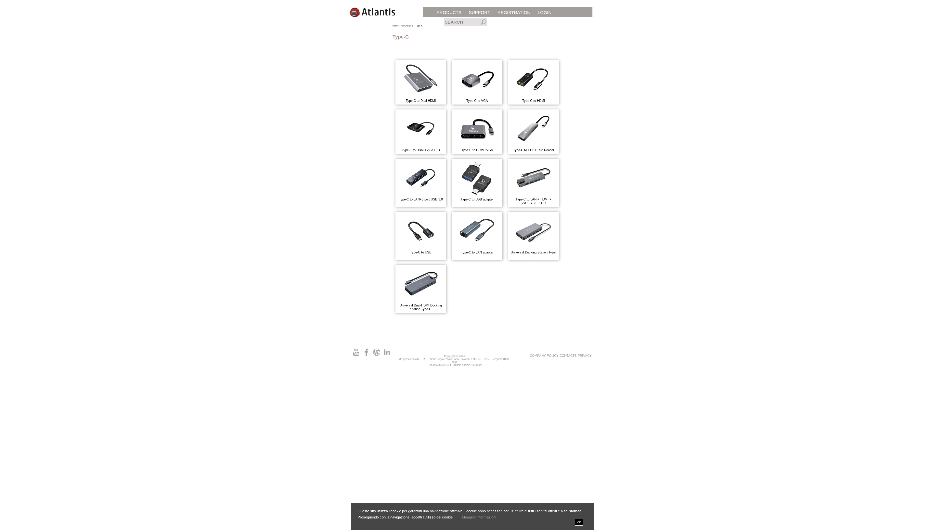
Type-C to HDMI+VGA (477, 150)
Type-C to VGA (477, 101)
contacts (568, 356)
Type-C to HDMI (533, 101)
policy (553, 356)
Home (395, 26)
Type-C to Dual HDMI (421, 101)
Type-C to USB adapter (477, 199)
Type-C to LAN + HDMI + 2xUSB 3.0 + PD (533, 201)
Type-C (419, 26)
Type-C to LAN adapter (477, 252)
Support (479, 12)
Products (449, 12)
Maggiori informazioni (479, 517)
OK (579, 522)
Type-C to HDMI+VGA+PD (421, 150)
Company (538, 356)
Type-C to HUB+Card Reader (533, 150)
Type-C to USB (421, 252)
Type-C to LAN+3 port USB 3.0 (421, 199)
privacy (585, 356)
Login (544, 12)
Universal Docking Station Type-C (533, 254)
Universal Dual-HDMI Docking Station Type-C (421, 307)
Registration (513, 12)
